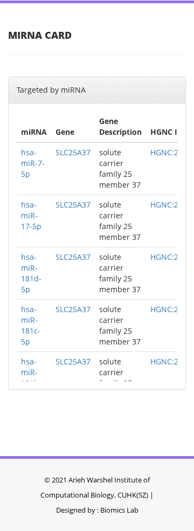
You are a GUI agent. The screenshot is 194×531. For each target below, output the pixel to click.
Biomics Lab (119, 510)
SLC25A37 (73, 152)
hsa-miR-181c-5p (30, 325)
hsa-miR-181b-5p (31, 377)
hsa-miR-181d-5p (31, 273)
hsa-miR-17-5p (31, 215)
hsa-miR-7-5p (33, 163)
